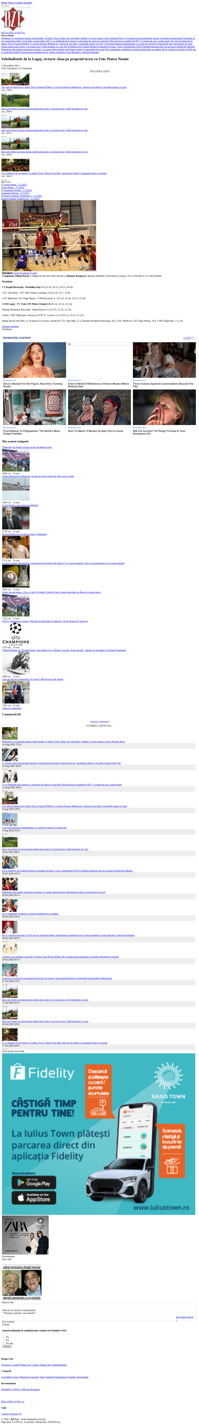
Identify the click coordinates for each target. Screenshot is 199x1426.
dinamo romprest (10, 326)
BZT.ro (5, 32)
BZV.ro (21, 32)
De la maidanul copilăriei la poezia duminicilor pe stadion (133, 49)
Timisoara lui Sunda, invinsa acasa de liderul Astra (26, 447)
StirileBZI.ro (7, 1389)
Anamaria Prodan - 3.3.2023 (15, 193)
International (61, 1377)
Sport (42, 1377)
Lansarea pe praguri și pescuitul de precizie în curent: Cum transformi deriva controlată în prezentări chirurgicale (57, 978)
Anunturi (27, 2)
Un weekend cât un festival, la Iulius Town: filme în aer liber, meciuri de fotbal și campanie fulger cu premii (54, 173)
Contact (19, 2)
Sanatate (71, 1377)
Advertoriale (82, 1377)
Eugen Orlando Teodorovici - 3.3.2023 (20, 198)
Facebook (25, 273)
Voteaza (7, 1346)
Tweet (16, 273)
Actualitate (6, 1377)
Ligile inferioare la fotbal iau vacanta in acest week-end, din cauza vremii (38, 476)
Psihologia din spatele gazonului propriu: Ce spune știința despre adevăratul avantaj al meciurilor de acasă (52, 49)
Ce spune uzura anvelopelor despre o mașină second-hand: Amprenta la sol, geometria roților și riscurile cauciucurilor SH (61, 763)
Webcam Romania (31, 1389)
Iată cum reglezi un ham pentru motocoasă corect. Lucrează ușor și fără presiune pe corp (44, 108)
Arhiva (11, 2)
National (50, 1377)
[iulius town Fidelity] (98, 1214)
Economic (34, 1377)
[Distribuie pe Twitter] (6, 93)
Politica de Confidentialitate (53, 1365)
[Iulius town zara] (25, 1253)
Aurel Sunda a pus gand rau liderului (20, 505)
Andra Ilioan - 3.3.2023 (12, 187)
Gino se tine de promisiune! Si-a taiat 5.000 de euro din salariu (32, 679)
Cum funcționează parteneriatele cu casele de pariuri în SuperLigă (136, 44)
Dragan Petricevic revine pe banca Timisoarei (24, 534)
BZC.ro (13, 32)
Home (4, 2)
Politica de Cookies (29, 1365)
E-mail (33, 273)
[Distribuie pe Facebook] (2, 93)
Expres (15, 1377)
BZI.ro (17, 1389)
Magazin (24, 1377)
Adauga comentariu (11, 708)
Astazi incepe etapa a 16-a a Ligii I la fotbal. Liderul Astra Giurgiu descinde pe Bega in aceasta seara (51, 592)
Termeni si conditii (10, 1365)
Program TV (15, 1414)
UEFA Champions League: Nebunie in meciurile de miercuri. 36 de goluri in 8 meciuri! (45, 621)
